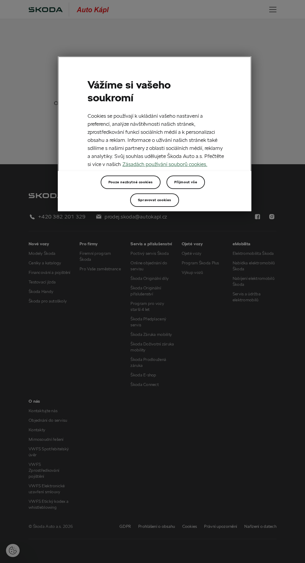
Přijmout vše (185, 182)
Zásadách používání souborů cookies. (164, 164)
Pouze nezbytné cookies (130, 182)
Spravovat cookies (154, 200)
